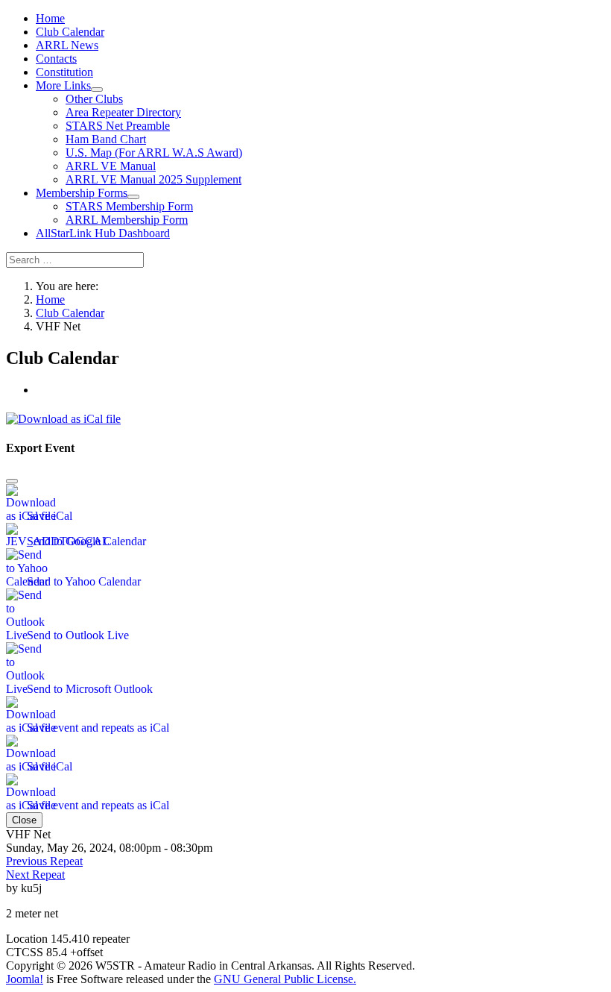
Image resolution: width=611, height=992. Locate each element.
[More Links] (97, 89)
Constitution (64, 72)
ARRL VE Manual (111, 166)
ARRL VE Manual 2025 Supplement (153, 179)
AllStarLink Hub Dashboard (103, 233)
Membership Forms (81, 192)
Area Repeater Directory (123, 112)
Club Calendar (70, 31)
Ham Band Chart (106, 139)
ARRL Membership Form (127, 219)
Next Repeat (35, 874)
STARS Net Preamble (118, 125)
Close (24, 820)
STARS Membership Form (129, 206)
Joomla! (24, 979)
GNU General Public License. (285, 979)
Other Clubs (94, 98)
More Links (63, 85)
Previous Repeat (44, 861)
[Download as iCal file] (63, 415)
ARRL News (67, 45)
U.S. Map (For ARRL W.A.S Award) (154, 152)
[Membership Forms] (133, 197)
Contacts (56, 58)
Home (50, 18)
